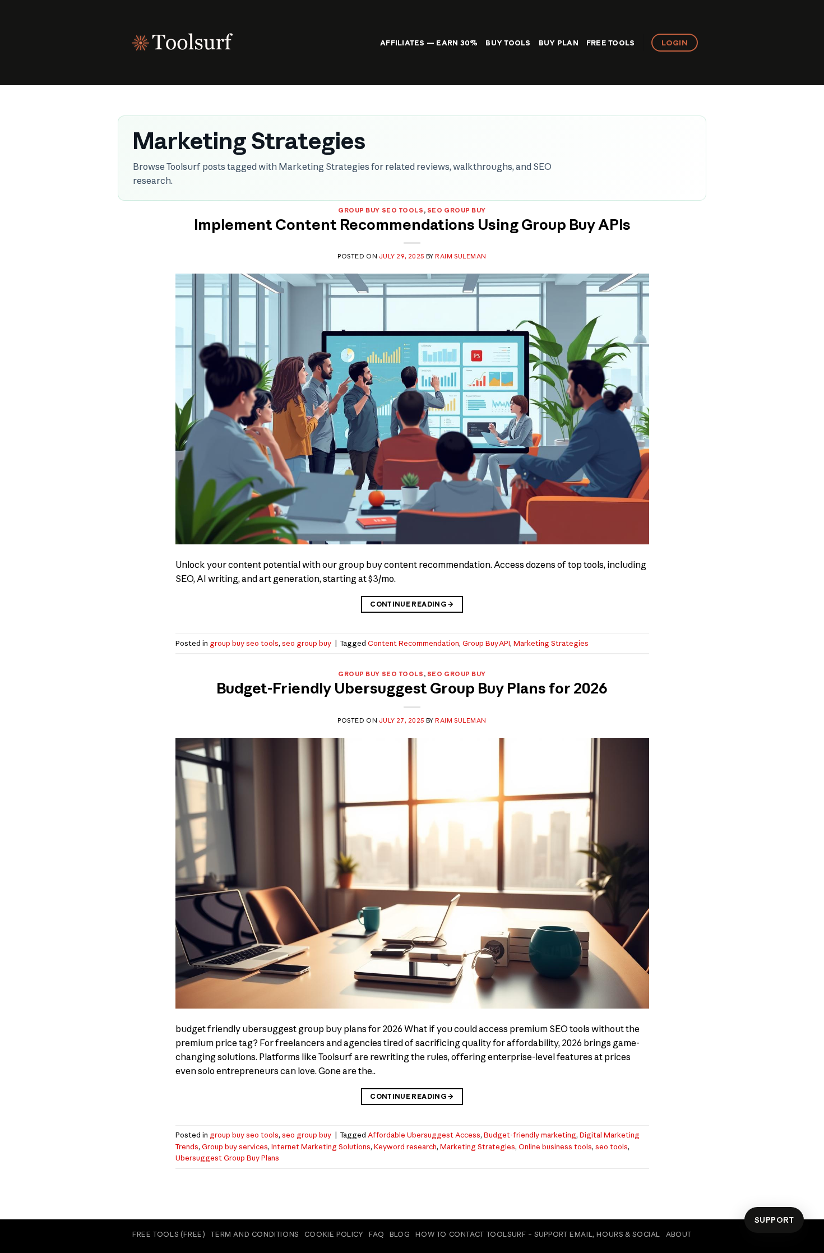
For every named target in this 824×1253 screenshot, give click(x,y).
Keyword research (405, 1146)
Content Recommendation (413, 643)
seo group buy (456, 210)
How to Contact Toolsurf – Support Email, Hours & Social (537, 1234)
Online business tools (555, 1146)
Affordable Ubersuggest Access (424, 1134)
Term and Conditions (255, 1234)
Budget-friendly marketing (530, 1134)
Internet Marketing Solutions (321, 1146)
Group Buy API (486, 643)
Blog (400, 1234)
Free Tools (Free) (168, 1234)
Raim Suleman (461, 256)
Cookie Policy (334, 1234)
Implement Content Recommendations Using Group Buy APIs (412, 225)
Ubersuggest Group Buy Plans (227, 1157)
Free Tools (610, 42)
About (679, 1234)
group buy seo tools (381, 210)
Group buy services (235, 1146)
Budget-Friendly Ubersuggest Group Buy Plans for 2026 (412, 688)
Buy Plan (558, 42)
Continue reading (412, 604)
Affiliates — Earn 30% (429, 42)
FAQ (376, 1234)
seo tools (611, 1146)
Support (774, 1220)
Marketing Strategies (551, 643)
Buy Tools (507, 42)
